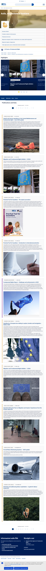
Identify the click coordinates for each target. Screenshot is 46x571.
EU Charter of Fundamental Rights (12, 49)
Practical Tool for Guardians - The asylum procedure (16, 199)
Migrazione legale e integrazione (8, 42)
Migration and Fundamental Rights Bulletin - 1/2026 (16, 368)
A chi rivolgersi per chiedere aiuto (9, 547)
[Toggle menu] (44, 4)
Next (43, 75)
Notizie (3, 548)
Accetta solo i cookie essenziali (21, 568)
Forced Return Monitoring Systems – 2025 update (16, 449)
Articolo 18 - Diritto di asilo (12, 52)
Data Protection (18, 558)
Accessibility (24, 558)
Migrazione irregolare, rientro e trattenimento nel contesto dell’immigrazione (17, 39)
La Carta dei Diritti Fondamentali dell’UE (10, 545)
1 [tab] (18, 91)
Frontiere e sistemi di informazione (9, 34)
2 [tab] (21, 91)
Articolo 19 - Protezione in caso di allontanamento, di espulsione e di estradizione (20, 54)
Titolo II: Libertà (3, 52)
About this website (3, 558)
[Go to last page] (33, 108)
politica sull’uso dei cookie (15, 564)
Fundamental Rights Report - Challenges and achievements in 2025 (21, 282)
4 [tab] (26, 91)
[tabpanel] (23, 75)
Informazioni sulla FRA (6, 544)
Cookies (13, 558)
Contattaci (26, 547)
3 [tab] (24, 91)
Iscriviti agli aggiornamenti (7, 550)
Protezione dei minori (6, 36)
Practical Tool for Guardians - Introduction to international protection (21, 243)
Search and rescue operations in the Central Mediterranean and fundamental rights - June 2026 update (19, 119)
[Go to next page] (31, 108)
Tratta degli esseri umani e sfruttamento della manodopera (13, 44)
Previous (2, 75)
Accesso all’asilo (5, 31)
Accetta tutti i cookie (9, 568)
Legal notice (9, 558)
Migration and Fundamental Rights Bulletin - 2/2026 (16, 159)
